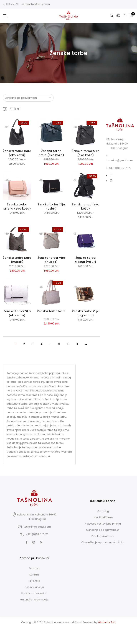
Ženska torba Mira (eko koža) (86, 153)
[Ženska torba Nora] (51, 292)
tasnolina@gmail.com (119, 160)
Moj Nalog (103, 511)
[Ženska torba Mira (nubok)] (51, 239)
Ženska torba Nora (51, 311)
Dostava (34, 568)
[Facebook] (111, 175)
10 (68, 344)
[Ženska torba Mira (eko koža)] (85, 132)
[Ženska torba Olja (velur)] (51, 185)
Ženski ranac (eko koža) (85, 206)
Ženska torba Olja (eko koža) (17, 313)
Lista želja (34, 581)
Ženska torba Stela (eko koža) (51, 153)
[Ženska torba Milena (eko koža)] (17, 185)
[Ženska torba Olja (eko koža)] (17, 292)
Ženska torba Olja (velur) (51, 206)
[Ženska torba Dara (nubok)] (17, 239)
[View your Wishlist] (124, 15)
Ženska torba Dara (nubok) (17, 260)
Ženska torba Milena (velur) (85, 260)
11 (77, 344)
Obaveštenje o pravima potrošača (102, 542)
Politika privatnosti (103, 536)
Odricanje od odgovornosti (102, 530)
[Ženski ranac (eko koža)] (85, 185)
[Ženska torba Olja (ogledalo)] (85, 292)
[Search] (111, 15)
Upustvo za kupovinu (34, 593)
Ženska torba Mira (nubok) (51, 260)
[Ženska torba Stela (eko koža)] (51, 132)
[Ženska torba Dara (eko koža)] (17, 132)
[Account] (118, 15)
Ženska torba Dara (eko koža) (17, 153)
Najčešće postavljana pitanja (103, 523)
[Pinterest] (41, 542)
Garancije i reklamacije (34, 599)
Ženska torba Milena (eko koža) (17, 206)
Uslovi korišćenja (103, 517)
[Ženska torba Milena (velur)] (85, 239)
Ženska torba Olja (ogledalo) (85, 313)
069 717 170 (12, 4)
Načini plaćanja (34, 587)
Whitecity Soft (107, 622)
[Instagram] (111, 181)
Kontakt (34, 574)
